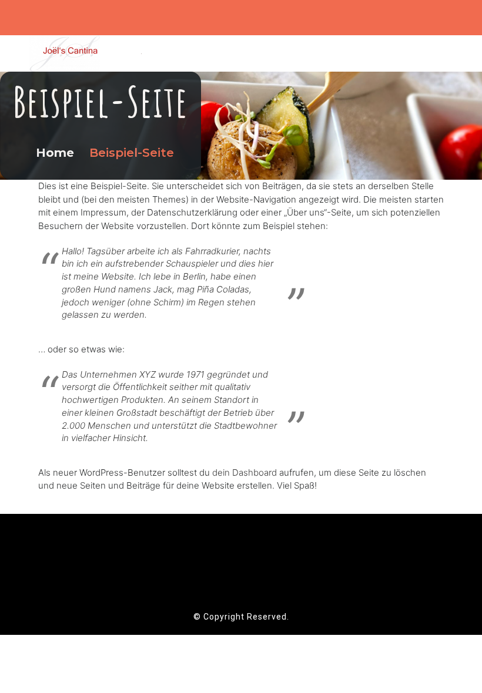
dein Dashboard (244, 472)
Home (57, 153)
